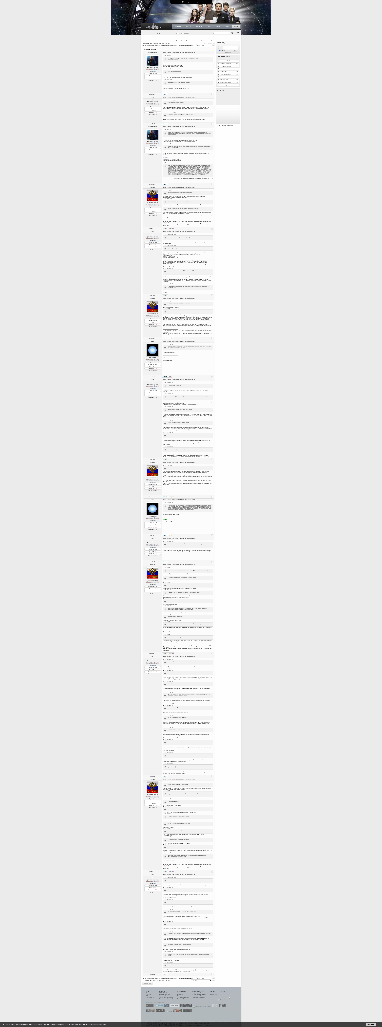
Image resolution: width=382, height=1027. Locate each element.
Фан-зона (167, 994)
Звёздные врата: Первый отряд (199, 992)
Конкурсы (148, 994)
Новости (188, 26)
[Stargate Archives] (174, 1006)
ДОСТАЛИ (165, 157)
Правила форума (205, 40)
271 (194, 52)
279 (194, 462)
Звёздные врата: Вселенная (198, 995)
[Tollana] (169, 1011)
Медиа (227, 26)
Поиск (212, 40)
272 (194, 97)
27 (168, 43)
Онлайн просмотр (197, 991)
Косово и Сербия (165, 45)
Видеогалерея (213, 994)
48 (155, 110)
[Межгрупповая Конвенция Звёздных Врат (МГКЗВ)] (149, 1011)
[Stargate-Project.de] (214, 1006)
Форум (236, 26)
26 (166, 43)
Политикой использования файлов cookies (94, 1024)
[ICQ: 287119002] (173, 228)
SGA (163, 992)
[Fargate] (177, 1011)
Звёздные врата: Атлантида (198, 994)
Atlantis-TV (161, 994)
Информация (181, 991)
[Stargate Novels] (185, 1006)
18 (159, 43)
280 (194, 500)
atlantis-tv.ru (150, 45)
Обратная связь (150, 995)
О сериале (178, 26)
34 (154, 376)
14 (154, 123)
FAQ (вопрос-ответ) (151, 997)
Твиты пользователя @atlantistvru (224, 125)
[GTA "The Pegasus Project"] (187, 1011)
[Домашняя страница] (170, 228)
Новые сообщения (180, 40)
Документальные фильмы (198, 997)
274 (194, 187)
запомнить (223, 50)
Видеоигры (167, 995)
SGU (167, 992)
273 (194, 126)
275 (194, 231)
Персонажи (180, 994)
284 (194, 779)
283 (194, 656)
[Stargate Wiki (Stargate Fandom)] (201, 1006)
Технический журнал (182, 998)
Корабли (186, 997)
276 (194, 298)
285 (194, 874)
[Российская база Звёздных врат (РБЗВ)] (160, 1011)
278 (194, 379)
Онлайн (218, 26)
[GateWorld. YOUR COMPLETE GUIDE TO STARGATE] (158, 1006)
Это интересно (163, 998)
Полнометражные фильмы (166, 997)
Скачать (209, 26)
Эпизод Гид (199, 26)
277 (194, 341)
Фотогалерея (213, 992)
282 (194, 564)
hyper (152, 341)
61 (155, 75)
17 (157, 43)
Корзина (157, 45)
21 (163, 43)
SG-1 (160, 992)
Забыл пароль (228, 52)
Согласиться (371, 1024)
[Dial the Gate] (166, 1006)
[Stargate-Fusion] (222, 1006)
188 (155, 366)
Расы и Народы (181, 995)
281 (194, 538)
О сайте (148, 992)
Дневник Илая (170, 998)
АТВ (147, 991)
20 (162, 43)
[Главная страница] (153, 26)
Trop (152, 97)
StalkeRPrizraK (152, 52)
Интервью (161, 995)
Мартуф (152, 187)
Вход (158, 33)
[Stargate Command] (149, 1006)
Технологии (180, 997)
